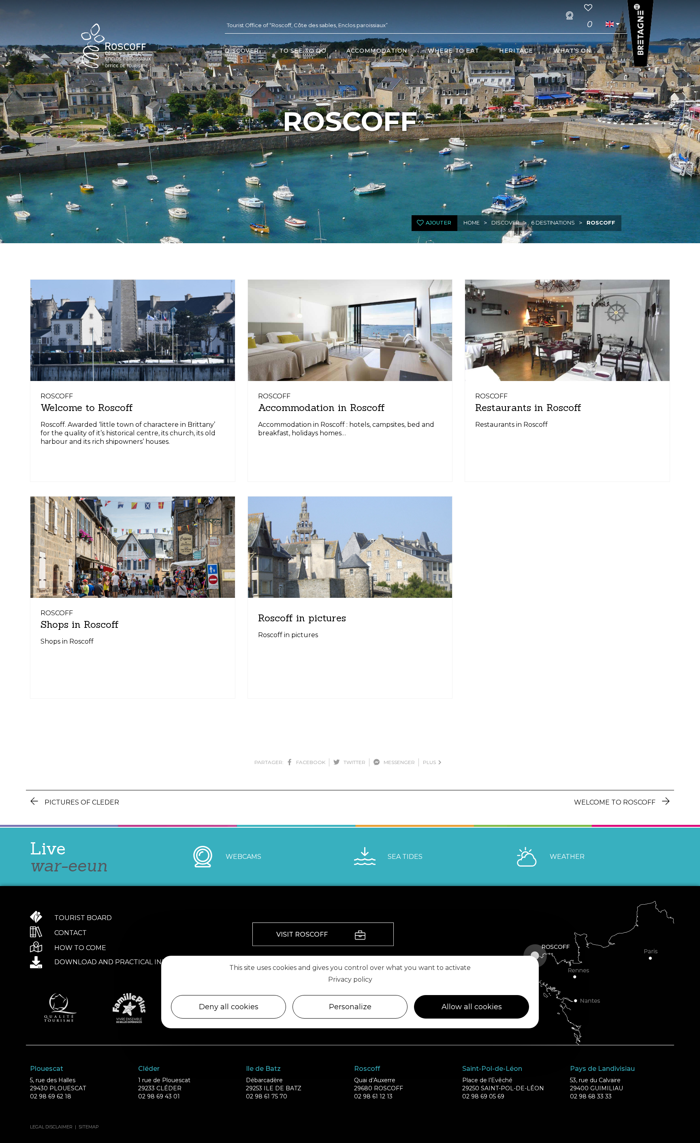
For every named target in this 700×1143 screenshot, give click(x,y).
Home (471, 223)
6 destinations (553, 223)
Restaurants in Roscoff (528, 407)
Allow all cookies (472, 1007)
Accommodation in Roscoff (321, 407)
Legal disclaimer (51, 1127)
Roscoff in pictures (302, 618)
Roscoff (601, 223)
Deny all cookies (228, 1007)
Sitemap (89, 1127)
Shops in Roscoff (80, 624)
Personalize (350, 1007)
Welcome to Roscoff (87, 407)
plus (430, 762)
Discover (505, 223)
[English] (609, 24)
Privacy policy (350, 979)
